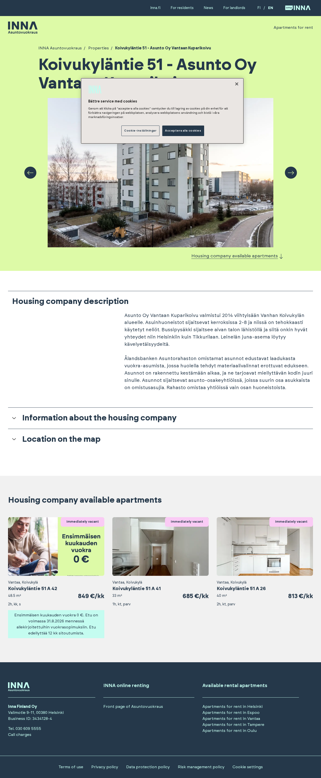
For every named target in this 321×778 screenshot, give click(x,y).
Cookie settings (247, 767)
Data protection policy (148, 767)
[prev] (30, 173)
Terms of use (70, 767)
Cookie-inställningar (140, 130)
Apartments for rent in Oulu (229, 731)
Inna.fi (155, 8)
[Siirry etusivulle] (23, 31)
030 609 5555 (28, 729)
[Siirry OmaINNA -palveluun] (297, 8)
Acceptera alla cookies (183, 130)
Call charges (19, 735)
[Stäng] (236, 83)
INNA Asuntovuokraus (60, 48)
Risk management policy (201, 767)
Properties (98, 48)
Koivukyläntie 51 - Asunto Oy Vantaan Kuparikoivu (163, 48)
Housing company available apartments (234, 256)
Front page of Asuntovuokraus (133, 707)
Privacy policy (104, 767)
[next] (291, 173)
